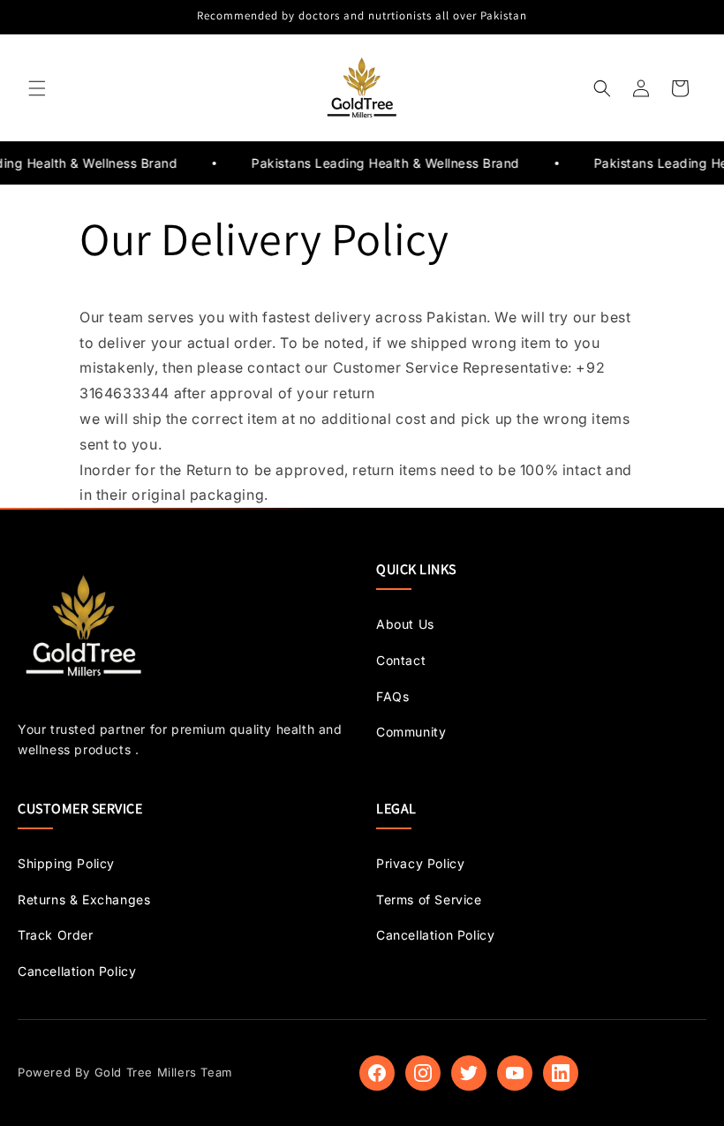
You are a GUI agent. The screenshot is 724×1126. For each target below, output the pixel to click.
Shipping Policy (66, 863)
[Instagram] (423, 1073)
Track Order (56, 934)
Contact (401, 660)
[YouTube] (514, 1073)
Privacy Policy (420, 863)
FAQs (392, 696)
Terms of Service (429, 899)
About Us (405, 623)
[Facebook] (377, 1073)
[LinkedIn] (560, 1073)
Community (411, 731)
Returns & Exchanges (84, 899)
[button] (37, 88)
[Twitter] (468, 1073)
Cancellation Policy (77, 971)
